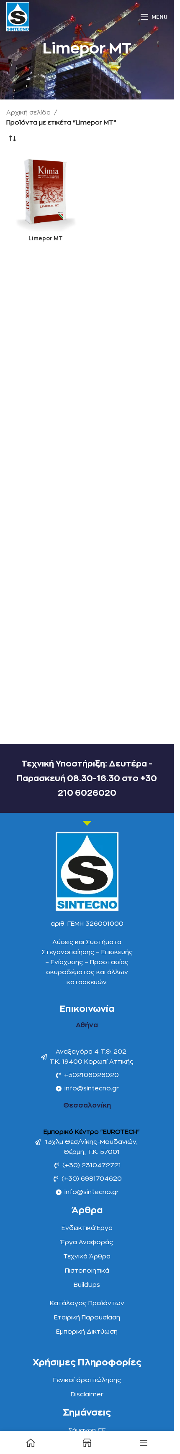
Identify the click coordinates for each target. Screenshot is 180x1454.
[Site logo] (17, 16)
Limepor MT (45, 238)
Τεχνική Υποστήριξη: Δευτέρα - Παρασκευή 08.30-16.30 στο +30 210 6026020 (87, 778)
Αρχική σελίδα (28, 112)
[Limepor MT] (45, 192)
